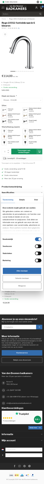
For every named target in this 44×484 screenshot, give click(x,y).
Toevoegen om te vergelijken (11, 163)
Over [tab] (36, 200)
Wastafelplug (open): (11, 127)
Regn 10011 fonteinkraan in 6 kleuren (22, 19)
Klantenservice (22, 353)
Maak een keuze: (9, 96)
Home (4, 19)
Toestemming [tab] (8, 200)
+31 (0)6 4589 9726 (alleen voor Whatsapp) (22, 397)
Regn (4, 28)
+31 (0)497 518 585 (13, 390)
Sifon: (4, 105)
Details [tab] (22, 200)
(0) (19, 28)
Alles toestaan (22, 271)
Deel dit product (28, 163)
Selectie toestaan (22, 278)
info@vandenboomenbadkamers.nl (18, 403)
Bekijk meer (33, 428)
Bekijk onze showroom (22, 360)
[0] (41, 7)
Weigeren (22, 286)
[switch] (38, 246)
